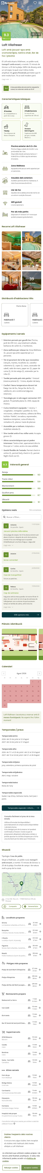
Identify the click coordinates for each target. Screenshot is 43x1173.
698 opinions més (21, 615)
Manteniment (8, 486)
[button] (32, 19)
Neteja (5, 472)
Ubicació (5, 499)
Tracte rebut (7, 479)
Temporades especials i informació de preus (24, 808)
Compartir (13, 906)
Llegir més (5, 79)
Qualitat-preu (8, 492)
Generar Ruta (33, 906)
